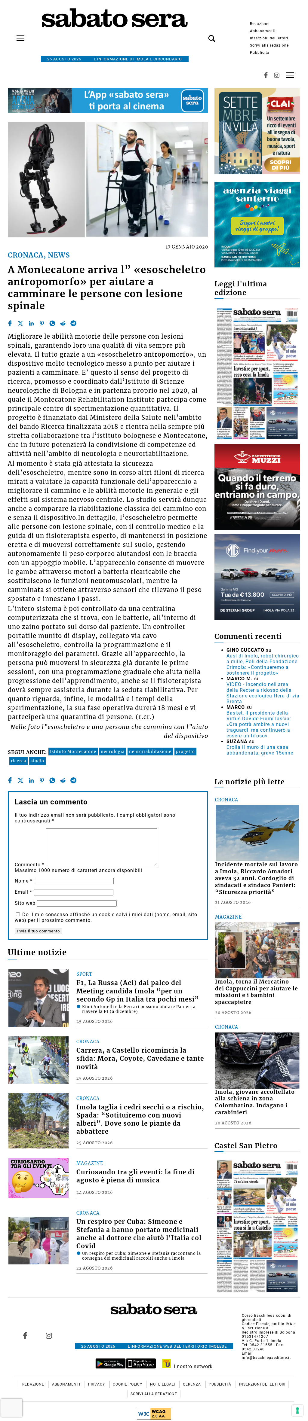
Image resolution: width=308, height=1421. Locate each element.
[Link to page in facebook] (25, 1335)
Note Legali (163, 1384)
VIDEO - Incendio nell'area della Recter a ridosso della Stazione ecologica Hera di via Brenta (263, 693)
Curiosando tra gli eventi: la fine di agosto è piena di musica (135, 1176)
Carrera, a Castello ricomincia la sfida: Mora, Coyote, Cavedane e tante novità (140, 1059)
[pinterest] (42, 323)
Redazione (260, 24)
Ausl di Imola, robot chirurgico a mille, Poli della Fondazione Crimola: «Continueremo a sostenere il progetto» (262, 664)
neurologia (113, 751)
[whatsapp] (52, 323)
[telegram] (73, 323)
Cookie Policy (128, 1384)
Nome (23, 881)
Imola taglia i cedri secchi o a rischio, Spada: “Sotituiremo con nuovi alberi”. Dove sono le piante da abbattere (140, 1119)
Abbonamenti (263, 31)
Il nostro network (192, 1366)
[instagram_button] (276, 75)
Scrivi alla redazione (269, 45)
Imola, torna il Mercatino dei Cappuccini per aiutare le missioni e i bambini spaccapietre (256, 992)
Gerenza (192, 1384)
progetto (185, 751)
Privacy (97, 1384)
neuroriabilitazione (150, 751)
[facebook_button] (265, 75)
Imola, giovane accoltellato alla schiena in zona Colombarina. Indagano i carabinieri (255, 1102)
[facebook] (10, 323)
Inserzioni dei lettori (269, 38)
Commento (30, 865)
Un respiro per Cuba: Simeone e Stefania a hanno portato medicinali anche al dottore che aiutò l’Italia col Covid (139, 1234)
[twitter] (20, 323)
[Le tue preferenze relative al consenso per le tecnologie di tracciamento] (297, 1410)
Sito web (25, 903)
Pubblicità (260, 52)
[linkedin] (31, 323)
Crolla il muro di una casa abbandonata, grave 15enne (259, 750)
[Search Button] (202, 35)
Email (23, 892)
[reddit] (63, 323)
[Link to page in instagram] (49, 1335)
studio (37, 760)
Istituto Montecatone (73, 751)
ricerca (18, 760)
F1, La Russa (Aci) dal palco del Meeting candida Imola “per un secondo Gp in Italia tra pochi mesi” (137, 991)
